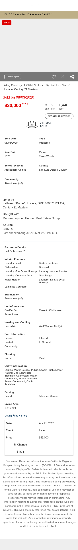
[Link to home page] (39, 5)
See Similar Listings (59, 116)
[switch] (53, 77)
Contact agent (13, 77)
